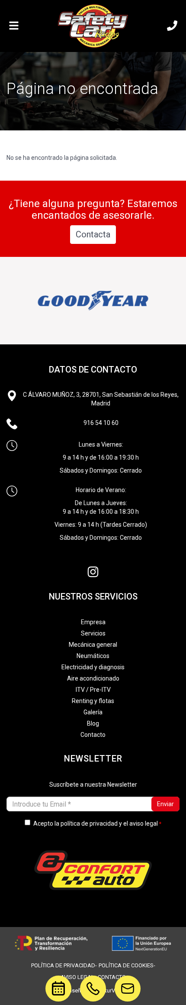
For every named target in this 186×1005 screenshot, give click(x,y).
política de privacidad (89, 823)
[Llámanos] (172, 26)
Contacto (93, 734)
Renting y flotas (93, 700)
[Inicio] (93, 26)
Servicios (93, 633)
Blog (93, 723)
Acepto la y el (95, 823)
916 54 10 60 (101, 422)
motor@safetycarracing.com (128, 981)
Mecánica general (93, 644)
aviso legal (143, 823)
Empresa (93, 622)
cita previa (53, 987)
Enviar (165, 804)
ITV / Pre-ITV (93, 689)
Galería (93, 712)
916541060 (93, 981)
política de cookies (126, 965)
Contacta (93, 234)
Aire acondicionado (93, 678)
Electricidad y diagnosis (93, 667)
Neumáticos (93, 655)
